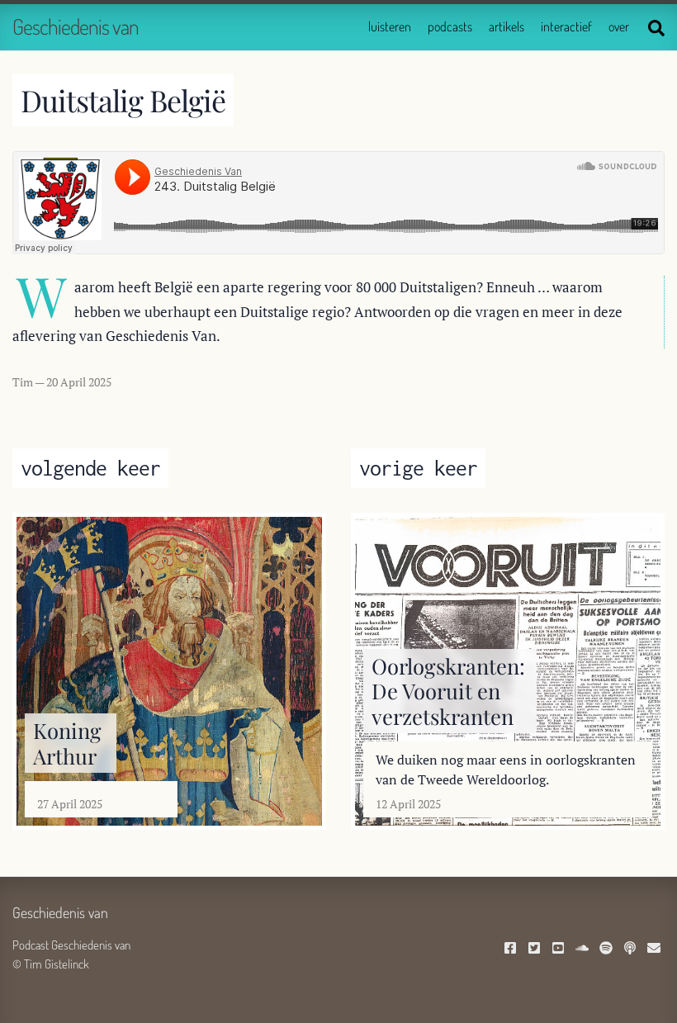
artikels (506, 26)
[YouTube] (560, 949)
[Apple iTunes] (632, 949)
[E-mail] (656, 949)
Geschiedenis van (75, 26)
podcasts (450, 26)
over (618, 26)
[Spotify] (608, 949)
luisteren (389, 26)
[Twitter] (536, 949)
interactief (566, 26)
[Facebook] (512, 949)
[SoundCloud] (584, 949)
